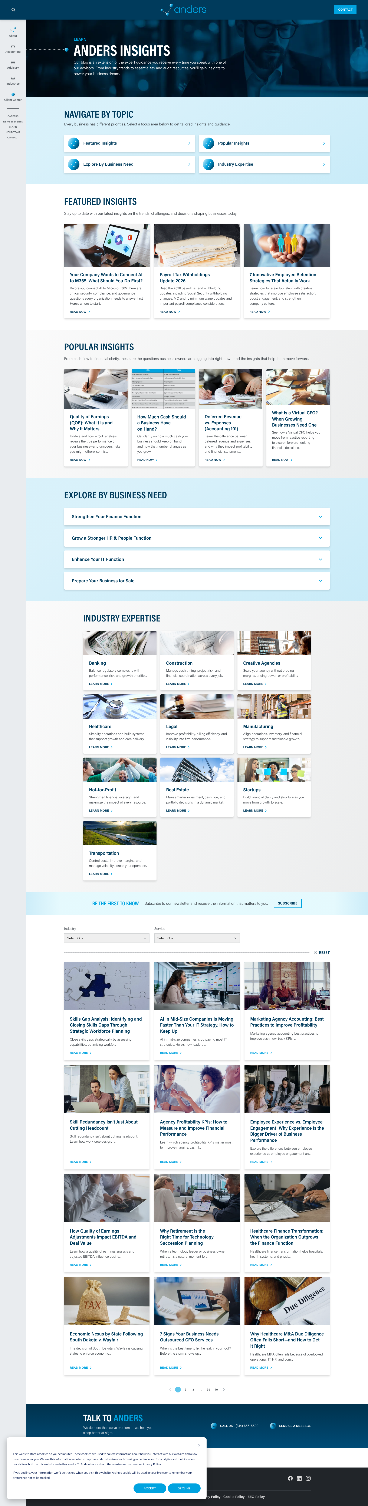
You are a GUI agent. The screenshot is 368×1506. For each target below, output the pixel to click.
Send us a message (295, 1426)
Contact (345, 9)
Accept (150, 1488)
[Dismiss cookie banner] (199, 1446)
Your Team (13, 132)
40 (216, 1389)
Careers (13, 116)
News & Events (13, 122)
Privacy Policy (152, 1464)
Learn (13, 127)
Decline (184, 1488)
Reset (324, 952)
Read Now (78, 312)
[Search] (13, 10)
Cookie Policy (234, 1497)
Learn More (99, 684)
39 (208, 1389)
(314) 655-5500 (247, 1426)
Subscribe (288, 903)
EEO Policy (256, 1497)
